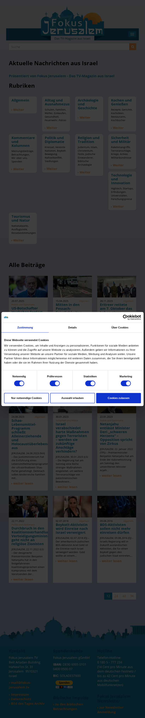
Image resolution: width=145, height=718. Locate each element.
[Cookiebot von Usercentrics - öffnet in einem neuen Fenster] (125, 317)
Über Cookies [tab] (119, 327)
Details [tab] (72, 327)
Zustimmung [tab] (25, 327)
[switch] (55, 383)
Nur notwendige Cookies (26, 397)
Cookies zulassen (118, 397)
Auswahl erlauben (72, 397)
